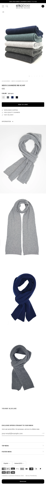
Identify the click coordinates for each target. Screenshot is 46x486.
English (6, 463)
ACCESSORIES (6, 81)
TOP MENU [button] (5, 446)
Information (6, 121)
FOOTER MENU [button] (7, 452)
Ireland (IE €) (18, 463)
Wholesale (23, 481)
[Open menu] (3, 6)
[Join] (42, 433)
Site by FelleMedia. (31, 475)
